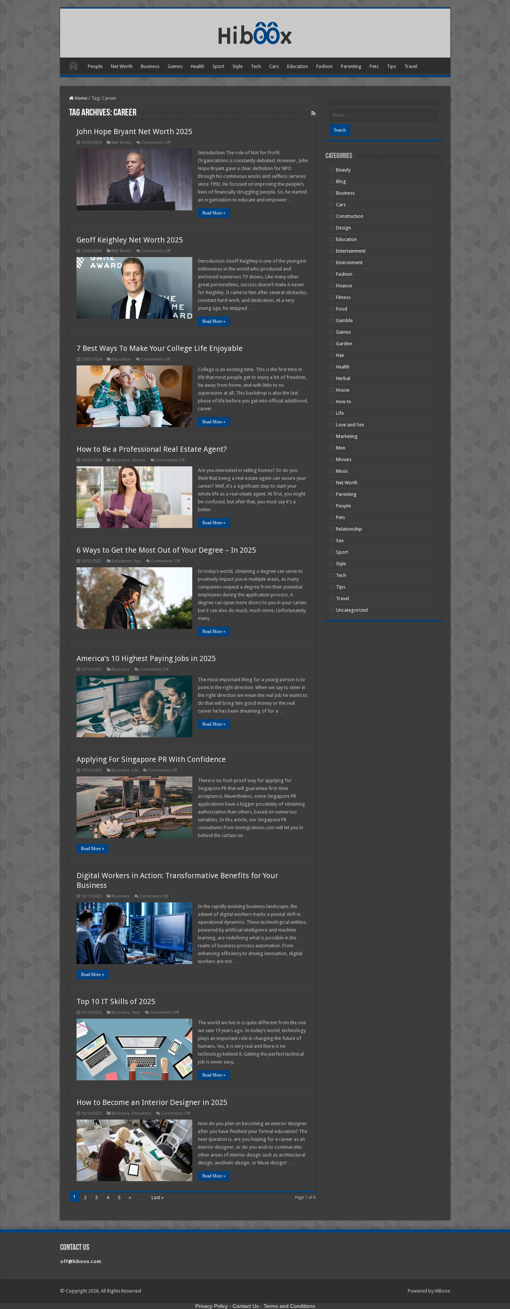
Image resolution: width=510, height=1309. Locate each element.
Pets (374, 66)
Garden (344, 343)
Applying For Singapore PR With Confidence (151, 759)
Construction (349, 216)
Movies (343, 459)
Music (342, 471)
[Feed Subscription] (313, 113)
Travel (410, 66)
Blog (341, 181)
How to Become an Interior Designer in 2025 (152, 1102)
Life (135, 770)
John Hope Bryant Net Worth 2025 (134, 131)
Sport (218, 66)
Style (238, 66)
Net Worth (122, 66)
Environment (349, 262)
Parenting (351, 66)
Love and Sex (350, 424)
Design (343, 228)
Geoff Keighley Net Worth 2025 (130, 239)
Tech (256, 66)
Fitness (343, 297)
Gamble (344, 320)
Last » (158, 1197)
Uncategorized (352, 610)
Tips (391, 66)
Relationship (349, 529)
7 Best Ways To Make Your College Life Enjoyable (160, 348)
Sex (340, 540)
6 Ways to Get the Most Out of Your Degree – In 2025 (166, 550)
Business (150, 66)
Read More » (214, 213)
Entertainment (351, 251)
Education (297, 66)
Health (197, 66)
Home (73, 65)
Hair (340, 355)
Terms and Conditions (289, 1306)
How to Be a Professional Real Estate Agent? (153, 449)
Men (340, 448)
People (95, 66)
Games (175, 66)
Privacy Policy (211, 1306)
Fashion (324, 66)
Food (341, 309)
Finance (344, 285)
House (342, 390)
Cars (274, 66)
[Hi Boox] (255, 32)
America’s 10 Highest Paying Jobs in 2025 (146, 658)
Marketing (347, 436)
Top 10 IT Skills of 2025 (116, 1001)
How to (139, 460)
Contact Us (246, 1306)
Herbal (343, 378)
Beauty (343, 170)
